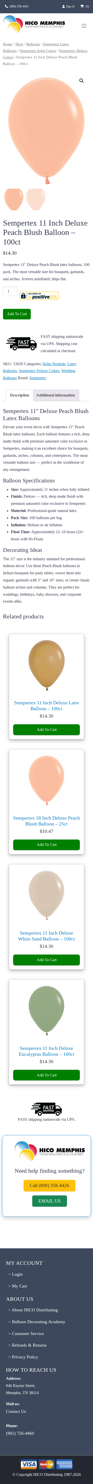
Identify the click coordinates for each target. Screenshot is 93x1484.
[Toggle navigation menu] (84, 26)
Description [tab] (19, 395)
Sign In (70, 6)
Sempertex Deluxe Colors (39, 371)
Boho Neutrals (54, 364)
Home (7, 44)
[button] (81, 80)
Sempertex (38, 378)
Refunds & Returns (29, 1345)
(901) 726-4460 (20, 1433)
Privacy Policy (24, 1356)
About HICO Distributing (34, 1309)
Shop (19, 44)
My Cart (19, 1286)
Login (17, 1274)
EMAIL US (49, 1201)
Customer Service (27, 1333)
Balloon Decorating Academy (38, 1321)
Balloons (33, 44)
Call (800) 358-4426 (49, 1185)
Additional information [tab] (55, 395)
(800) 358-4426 (19, 6)
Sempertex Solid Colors (38, 51)
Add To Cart (17, 314)
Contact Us (16, 1411)
